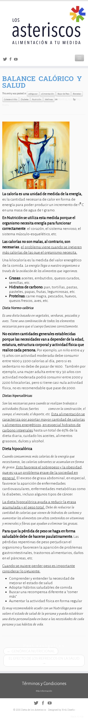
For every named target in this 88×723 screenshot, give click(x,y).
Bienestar (77, 94)
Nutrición (36, 99)
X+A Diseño (68, 709)
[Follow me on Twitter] (5, 60)
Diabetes (24, 99)
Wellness (49, 99)
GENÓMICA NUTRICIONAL (31, 651)
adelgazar (33, 94)
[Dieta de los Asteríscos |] (44, 26)
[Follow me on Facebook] (11, 60)
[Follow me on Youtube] (16, 60)
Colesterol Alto (10, 99)
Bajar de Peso (63, 94)
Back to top (77, 716)
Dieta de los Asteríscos (33, 709)
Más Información (44, 691)
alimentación (47, 94)
